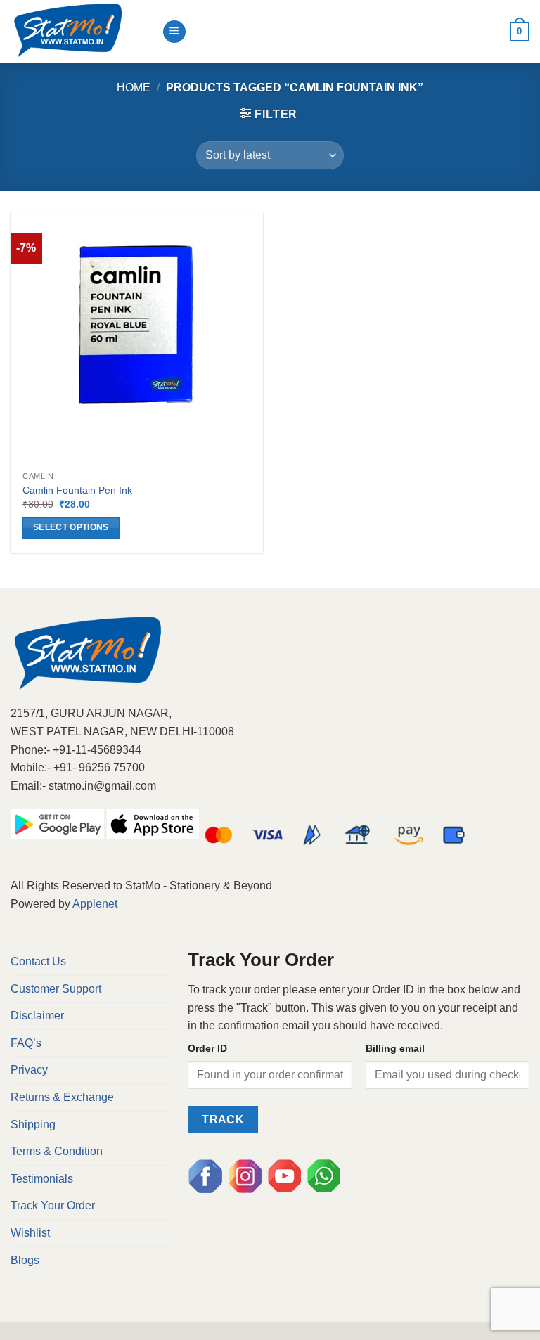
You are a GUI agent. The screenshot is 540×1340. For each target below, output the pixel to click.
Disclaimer (37, 1016)
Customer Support (56, 989)
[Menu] (174, 32)
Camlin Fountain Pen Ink (77, 490)
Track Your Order (53, 1205)
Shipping (33, 1124)
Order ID (207, 1048)
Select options (71, 527)
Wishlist (30, 1233)
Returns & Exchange (62, 1097)
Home (133, 88)
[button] (268, 114)
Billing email (395, 1048)
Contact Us (38, 961)
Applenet (94, 904)
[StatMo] (81, 31)
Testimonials (42, 1179)
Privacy (29, 1070)
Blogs (25, 1260)
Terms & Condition (57, 1151)
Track (223, 1120)
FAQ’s (26, 1043)
